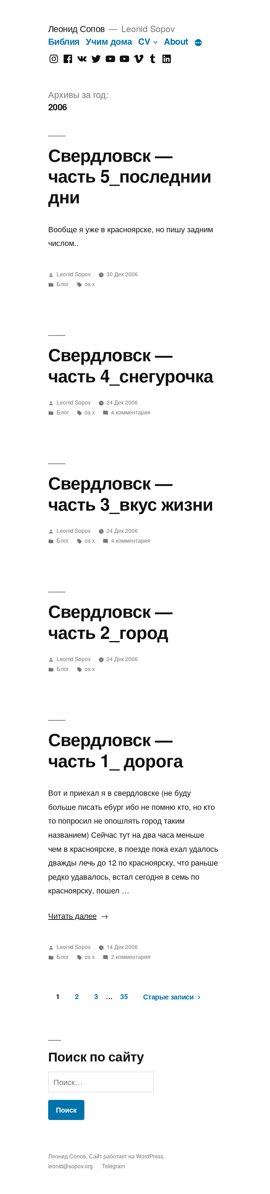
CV (144, 41)
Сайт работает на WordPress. (127, 1156)
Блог (63, 284)
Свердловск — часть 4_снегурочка (130, 364)
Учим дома (109, 41)
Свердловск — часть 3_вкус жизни (130, 493)
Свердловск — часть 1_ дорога (115, 749)
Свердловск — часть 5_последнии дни (129, 175)
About (176, 41)
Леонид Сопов (76, 28)
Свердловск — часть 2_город (110, 621)
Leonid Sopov (74, 274)
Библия (64, 41)
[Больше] (198, 42)
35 (124, 996)
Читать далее (78, 915)
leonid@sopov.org (70, 1166)
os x (90, 284)
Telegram (113, 1166)
